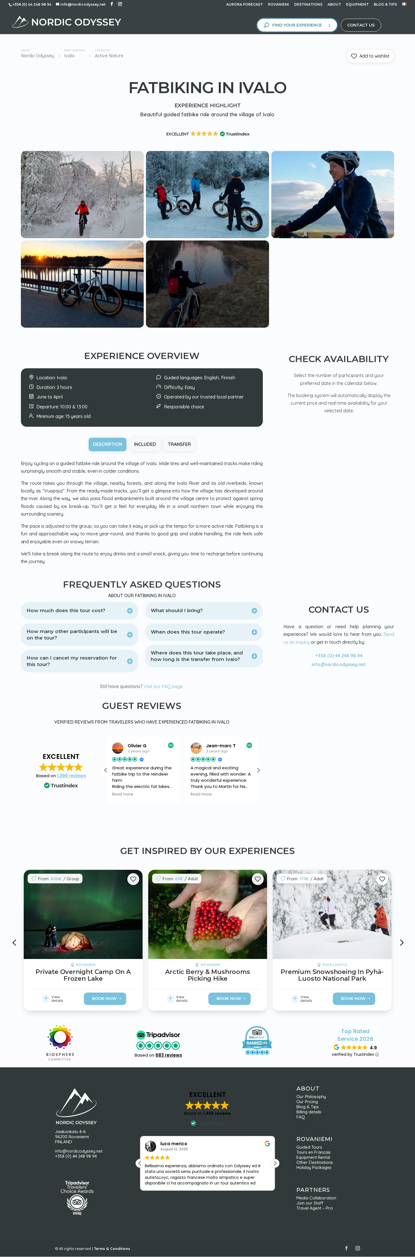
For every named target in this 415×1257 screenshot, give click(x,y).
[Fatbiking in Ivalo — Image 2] (207, 236)
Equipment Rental (313, 1157)
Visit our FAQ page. (164, 686)
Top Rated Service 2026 (355, 1035)
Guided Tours (309, 1147)
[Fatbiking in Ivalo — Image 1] (82, 236)
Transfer (179, 444)
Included (145, 444)
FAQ (300, 1117)
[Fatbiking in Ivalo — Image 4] (82, 326)
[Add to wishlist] (133, 879)
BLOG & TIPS (385, 4)
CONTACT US (361, 25)
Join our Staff (310, 1203)
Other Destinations (314, 1162)
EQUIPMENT (357, 4)
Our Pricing (308, 1101)
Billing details (308, 1111)
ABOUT (334, 4)
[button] (258, 770)
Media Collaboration (316, 1198)
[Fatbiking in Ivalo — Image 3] (332, 236)
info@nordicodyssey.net (339, 664)
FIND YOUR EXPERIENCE (297, 25)
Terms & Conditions (112, 1248)
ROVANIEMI (278, 4)
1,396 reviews (71, 776)
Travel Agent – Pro (314, 1208)
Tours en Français (313, 1152)
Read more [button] (122, 794)
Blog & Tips (309, 1106)
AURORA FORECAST (244, 4)
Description (107, 444)
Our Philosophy (313, 1096)
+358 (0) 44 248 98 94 (338, 655)
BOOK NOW (104, 998)
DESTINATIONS (308, 4)
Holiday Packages (313, 1167)
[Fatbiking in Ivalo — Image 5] (207, 326)
